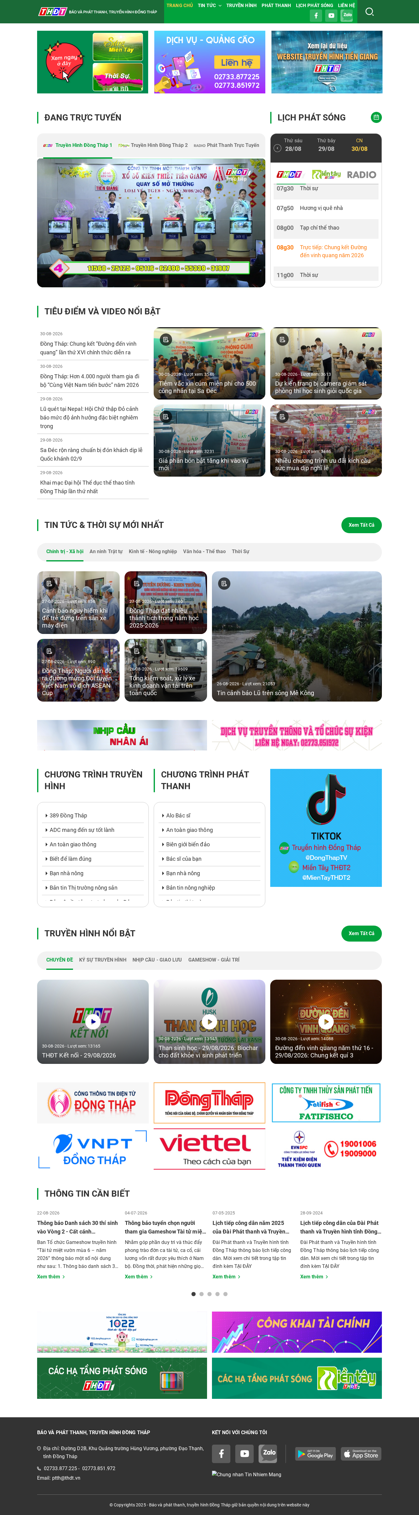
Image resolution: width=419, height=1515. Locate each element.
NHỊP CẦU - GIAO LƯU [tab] (157, 960)
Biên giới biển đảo (188, 844)
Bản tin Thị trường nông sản (83, 887)
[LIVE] (151, 223)
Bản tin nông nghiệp (190, 887)
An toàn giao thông (73, 844)
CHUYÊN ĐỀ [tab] (59, 960)
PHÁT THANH (276, 5)
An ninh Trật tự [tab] (106, 551)
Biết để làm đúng (71, 859)
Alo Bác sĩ (178, 815)
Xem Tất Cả (362, 525)
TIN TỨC (207, 5)
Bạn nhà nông (66, 873)
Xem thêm (48, 1277)
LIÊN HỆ (346, 5)
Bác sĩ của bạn (184, 859)
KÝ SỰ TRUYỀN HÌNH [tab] (102, 960)
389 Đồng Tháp (68, 815)
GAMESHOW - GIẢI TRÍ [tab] (214, 960)
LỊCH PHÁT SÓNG (314, 5)
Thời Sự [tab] (240, 551)
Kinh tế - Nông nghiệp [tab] (153, 551)
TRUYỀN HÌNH (241, 5)
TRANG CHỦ (180, 5)
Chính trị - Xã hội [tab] (64, 551)
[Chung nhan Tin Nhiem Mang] (297, 1474)
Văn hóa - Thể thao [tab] (204, 551)
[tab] (77, 146)
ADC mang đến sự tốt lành (82, 830)
